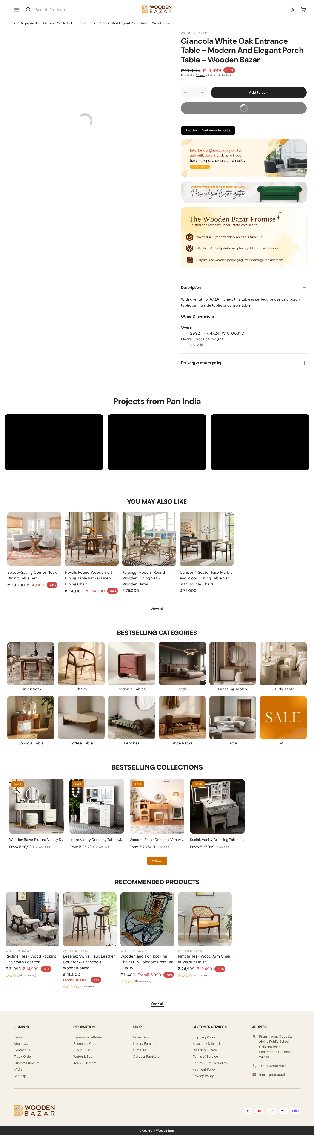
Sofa (233, 743)
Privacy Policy (203, 1076)
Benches (132, 743)
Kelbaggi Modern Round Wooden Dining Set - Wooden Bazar (143, 578)
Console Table (31, 743)
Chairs (81, 689)
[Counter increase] (203, 92)
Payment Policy (204, 1069)
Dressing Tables (232, 689)
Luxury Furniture (145, 1043)
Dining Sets (30, 689)
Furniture (139, 1050)
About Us (21, 1043)
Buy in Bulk (81, 1050)
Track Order (23, 1056)
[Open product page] (34, 539)
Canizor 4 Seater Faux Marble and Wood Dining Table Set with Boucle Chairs (206, 578)
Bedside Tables (132, 689)
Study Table (283, 689)
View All (157, 861)
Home (11, 23)
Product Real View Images (208, 130)
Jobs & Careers (84, 1063)
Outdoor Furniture (146, 1056)
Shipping (200, 75)
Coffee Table (81, 743)
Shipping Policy (204, 1037)
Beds (182, 689)
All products (30, 23)
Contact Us (22, 1050)
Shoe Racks (182, 743)
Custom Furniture (27, 1063)
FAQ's (18, 1069)
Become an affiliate (87, 1037)
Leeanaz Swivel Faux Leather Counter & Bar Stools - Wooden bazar (89, 962)
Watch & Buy (82, 1056)
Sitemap (20, 1076)
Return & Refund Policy (210, 1063)
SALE (283, 743)
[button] (16, 9)
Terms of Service (205, 1056)
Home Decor (142, 1037)
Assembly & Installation (210, 1043)
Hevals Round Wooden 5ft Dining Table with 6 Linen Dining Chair (88, 578)
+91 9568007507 (272, 1066)
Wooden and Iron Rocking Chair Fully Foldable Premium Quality (146, 962)
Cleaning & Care (205, 1050)
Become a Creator (86, 1043)
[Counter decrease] (185, 92)
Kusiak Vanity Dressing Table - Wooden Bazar (228, 839)
